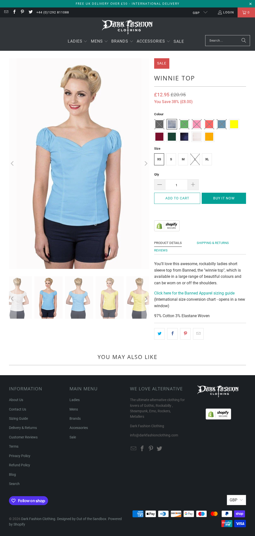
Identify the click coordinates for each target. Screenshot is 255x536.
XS (159, 159)
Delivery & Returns (23, 428)
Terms (13, 446)
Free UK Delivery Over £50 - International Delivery (128, 3)
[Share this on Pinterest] (185, 334)
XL (207, 159)
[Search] (244, 40)
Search (14, 484)
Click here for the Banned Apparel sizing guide (194, 293)
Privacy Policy (19, 456)
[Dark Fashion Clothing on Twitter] (30, 12)
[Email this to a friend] (198, 334)
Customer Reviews (23, 437)
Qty (156, 174)
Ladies (74, 400)
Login (228, 12)
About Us (16, 400)
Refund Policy (19, 465)
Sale (72, 437)
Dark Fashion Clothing (38, 519)
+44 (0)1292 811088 (52, 12)
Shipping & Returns (213, 243)
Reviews (161, 250)
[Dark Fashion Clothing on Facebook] (14, 12)
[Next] (145, 163)
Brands (75, 418)
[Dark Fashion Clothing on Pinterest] (22, 12)
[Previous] (13, 163)
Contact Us (17, 409)
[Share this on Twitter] (159, 334)
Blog (12, 474)
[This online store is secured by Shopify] (167, 230)
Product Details (168, 243)
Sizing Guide (18, 418)
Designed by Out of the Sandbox (81, 519)
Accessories (78, 428)
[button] (78, 41)
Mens (73, 409)
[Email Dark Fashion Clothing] (6, 12)
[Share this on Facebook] (172, 334)
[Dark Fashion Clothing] (127, 27)
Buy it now (224, 198)
